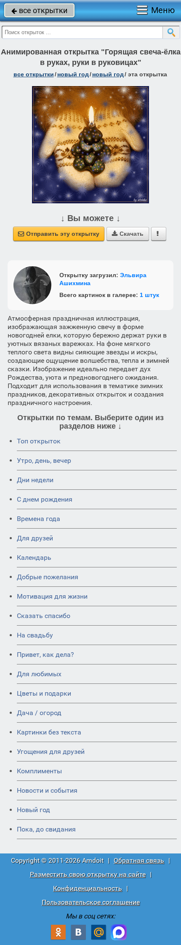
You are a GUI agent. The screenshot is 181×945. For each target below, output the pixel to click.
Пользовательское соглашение (91, 902)
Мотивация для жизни (52, 596)
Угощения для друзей (51, 752)
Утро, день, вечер (44, 460)
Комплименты (39, 771)
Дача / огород (39, 713)
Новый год (33, 810)
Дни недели (35, 480)
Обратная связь (139, 860)
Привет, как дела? (45, 655)
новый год (73, 74)
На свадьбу (35, 635)
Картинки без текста (49, 732)
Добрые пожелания (47, 577)
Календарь (34, 558)
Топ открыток (39, 441)
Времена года (38, 519)
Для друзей (35, 538)
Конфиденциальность (87, 888)
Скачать (128, 233)
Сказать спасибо (43, 616)
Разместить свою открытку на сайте (88, 874)
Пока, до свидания (46, 829)
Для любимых (39, 674)
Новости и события (47, 790)
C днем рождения (44, 499)
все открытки (39, 10)
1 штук (149, 295)
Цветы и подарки (44, 693)
